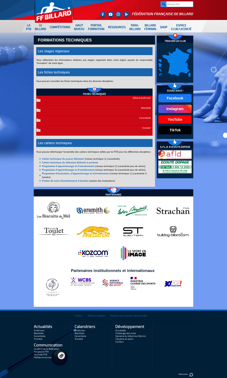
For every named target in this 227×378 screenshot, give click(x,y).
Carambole (145, 118)
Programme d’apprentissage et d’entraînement (68, 166)
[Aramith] (93, 210)
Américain (39, 330)
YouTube (175, 119)
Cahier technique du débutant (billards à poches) (70, 162)
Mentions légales (96, 315)
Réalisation (183, 374)
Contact (79, 315)
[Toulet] (53, 231)
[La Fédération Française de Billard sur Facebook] (103, 15)
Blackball (146, 108)
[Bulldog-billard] (173, 231)
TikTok (175, 130)
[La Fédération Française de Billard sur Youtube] (110, 15)
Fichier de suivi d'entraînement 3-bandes (65, 180)
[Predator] (93, 231)
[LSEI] (133, 253)
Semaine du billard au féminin (130, 336)
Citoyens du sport (124, 339)
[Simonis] (133, 210)
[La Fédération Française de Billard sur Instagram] (118, 15)
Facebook (175, 98)
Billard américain (142, 98)
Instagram (175, 109)
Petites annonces (43, 357)
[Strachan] (173, 210)
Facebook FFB (41, 351)
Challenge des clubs (125, 333)
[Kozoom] (93, 253)
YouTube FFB (40, 354)
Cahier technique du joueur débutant (63, 158)
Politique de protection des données (128, 315)
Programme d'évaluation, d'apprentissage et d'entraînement (76, 173)
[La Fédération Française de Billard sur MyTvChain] (126, 15)
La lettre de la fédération (46, 349)
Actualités (120, 330)
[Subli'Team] (133, 231)
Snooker (146, 127)
